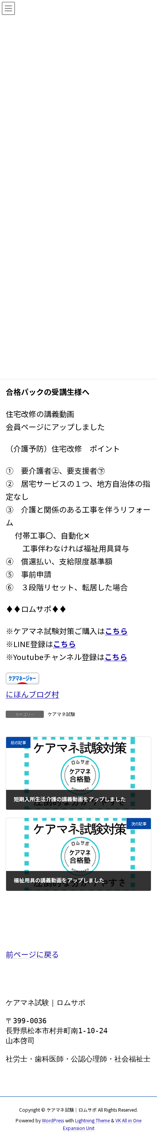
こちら (116, 630)
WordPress (53, 1120)
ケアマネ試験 (61, 714)
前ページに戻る (32, 954)
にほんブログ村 (32, 694)
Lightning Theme (92, 1120)
